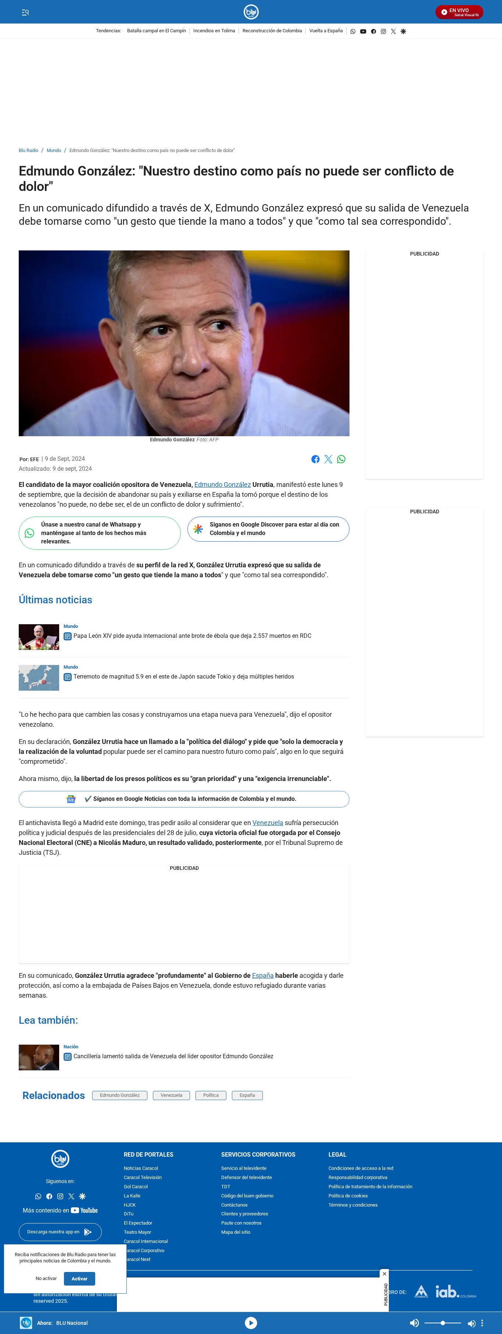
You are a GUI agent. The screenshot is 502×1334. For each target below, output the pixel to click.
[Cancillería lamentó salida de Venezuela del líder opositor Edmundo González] (39, 1057)
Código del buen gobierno (247, 1196)
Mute (414, 1323)
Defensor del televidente (246, 1177)
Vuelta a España (326, 31)
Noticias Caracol (141, 1169)
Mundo (54, 150)
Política (211, 1095)
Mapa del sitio (235, 1232)
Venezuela (267, 823)
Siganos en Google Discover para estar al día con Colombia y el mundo (274, 528)
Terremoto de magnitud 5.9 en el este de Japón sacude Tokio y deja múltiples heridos (183, 676)
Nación (71, 1046)
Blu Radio (28, 150)
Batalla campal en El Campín (156, 31)
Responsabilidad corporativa (358, 1177)
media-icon (251, 1323)
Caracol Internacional (146, 1241)
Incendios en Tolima (214, 31)
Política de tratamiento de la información (370, 1187)
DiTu (128, 1214)
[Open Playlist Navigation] (482, 1323)
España (263, 975)
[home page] (251, 11)
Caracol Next (137, 1260)
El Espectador (138, 1223)
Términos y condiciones (353, 1205)
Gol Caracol (136, 1187)
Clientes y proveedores (244, 1214)
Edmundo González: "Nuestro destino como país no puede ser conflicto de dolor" (152, 150)
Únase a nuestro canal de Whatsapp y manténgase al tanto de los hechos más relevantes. (93, 533)
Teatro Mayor (137, 1232)
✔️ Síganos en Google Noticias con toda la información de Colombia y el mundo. (191, 798)
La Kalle (132, 1196)
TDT (225, 1187)
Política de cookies (348, 1196)
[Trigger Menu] (25, 12)
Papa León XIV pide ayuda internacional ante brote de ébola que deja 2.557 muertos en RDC (192, 635)
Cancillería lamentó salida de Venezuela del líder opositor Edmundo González (173, 1056)
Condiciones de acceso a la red (361, 1169)
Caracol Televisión (143, 1177)
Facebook (315, 463)
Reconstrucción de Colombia (272, 31)
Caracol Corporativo (144, 1250)
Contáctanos (234, 1205)
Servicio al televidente (243, 1169)
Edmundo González (222, 484)
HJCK (130, 1205)
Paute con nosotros (241, 1223)
